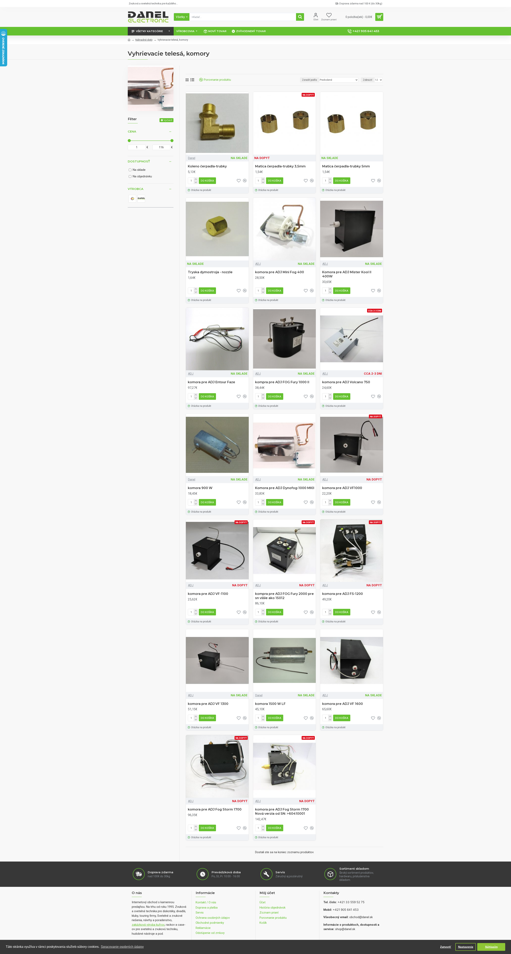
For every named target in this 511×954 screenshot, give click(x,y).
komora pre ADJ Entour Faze (211, 382)
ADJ (258, 264)
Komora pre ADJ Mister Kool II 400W (346, 274)
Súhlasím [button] (491, 946)
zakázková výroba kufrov (148, 924)
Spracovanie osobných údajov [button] (122, 946)
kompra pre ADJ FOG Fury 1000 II (282, 382)
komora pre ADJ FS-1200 (342, 594)
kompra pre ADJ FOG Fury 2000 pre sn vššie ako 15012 (284, 596)
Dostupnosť (139, 161)
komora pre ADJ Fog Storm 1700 (215, 809)
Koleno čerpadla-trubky (207, 166)
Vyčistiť (168, 120)
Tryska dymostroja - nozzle (210, 272)
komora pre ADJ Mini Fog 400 (279, 272)
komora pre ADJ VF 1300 (208, 704)
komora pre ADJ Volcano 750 (346, 382)
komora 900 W (200, 488)
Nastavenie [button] (465, 946)
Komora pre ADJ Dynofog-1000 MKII (284, 488)
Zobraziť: (368, 80)
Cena (132, 131)
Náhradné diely (144, 39)
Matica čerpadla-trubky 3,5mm (280, 166)
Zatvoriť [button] (445, 946)
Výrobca (135, 189)
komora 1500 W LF (270, 704)
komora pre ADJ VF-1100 (208, 594)
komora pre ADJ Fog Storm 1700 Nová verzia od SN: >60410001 (282, 811)
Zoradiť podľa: (309, 80)
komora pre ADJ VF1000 (342, 488)
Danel (191, 158)
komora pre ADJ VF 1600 (342, 704)
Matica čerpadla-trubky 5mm (346, 166)
